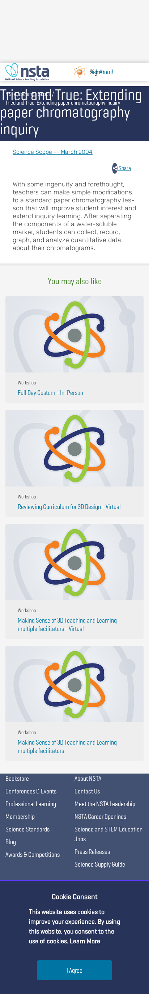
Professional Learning (30, 804)
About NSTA (87, 778)
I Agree (74, 970)
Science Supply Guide (99, 864)
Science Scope (35, 94)
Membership (20, 816)
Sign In (98, 72)
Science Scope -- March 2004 (53, 151)
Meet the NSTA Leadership (104, 804)
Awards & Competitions (32, 854)
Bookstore (17, 778)
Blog (10, 842)
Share (124, 168)
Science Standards (27, 829)
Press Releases (92, 851)
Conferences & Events (30, 791)
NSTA (10, 94)
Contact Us (87, 791)
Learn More (85, 941)
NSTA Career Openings (100, 816)
